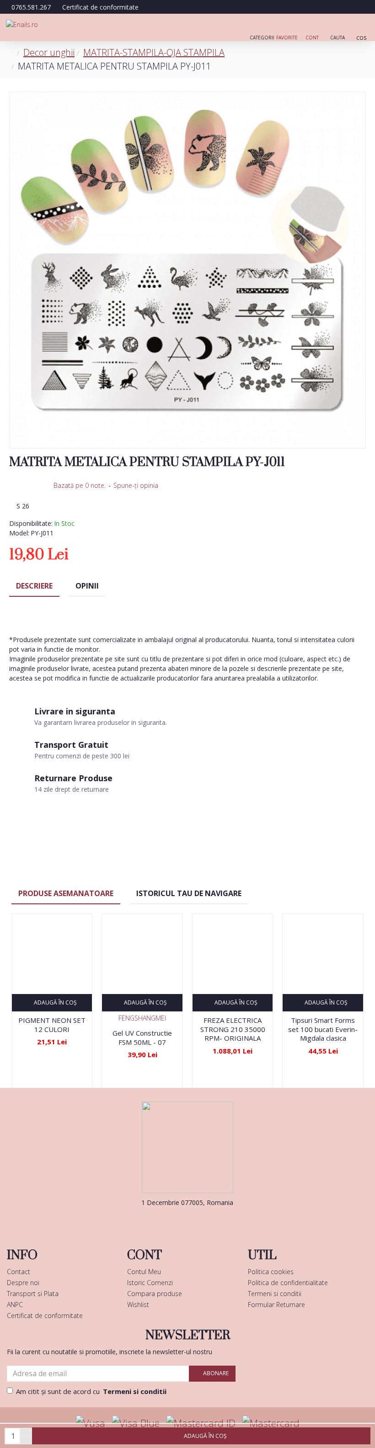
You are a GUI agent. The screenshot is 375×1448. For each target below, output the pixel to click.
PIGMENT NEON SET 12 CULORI (52, 1025)
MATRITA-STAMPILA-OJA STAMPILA (154, 52)
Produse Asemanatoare (65, 893)
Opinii (87, 586)
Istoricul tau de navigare (188, 893)
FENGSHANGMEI (142, 1018)
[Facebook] (173, 1221)
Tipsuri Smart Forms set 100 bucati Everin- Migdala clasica (323, 1029)
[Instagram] (201, 1221)
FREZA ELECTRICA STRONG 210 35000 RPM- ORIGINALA (232, 1029)
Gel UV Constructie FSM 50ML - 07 (142, 1038)
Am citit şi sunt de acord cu (91, 1391)
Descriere (34, 586)
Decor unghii (49, 52)
